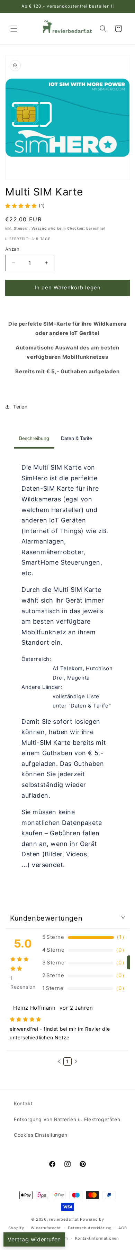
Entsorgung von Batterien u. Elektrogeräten (67, 1119)
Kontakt (23, 1103)
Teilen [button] (20, 407)
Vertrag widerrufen (34, 1239)
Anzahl (12, 249)
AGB (122, 1227)
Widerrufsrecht (46, 1227)
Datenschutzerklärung (90, 1227)
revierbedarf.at (64, 1219)
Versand (39, 228)
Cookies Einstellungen (41, 1135)
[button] (13, 28)
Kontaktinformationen (97, 1238)
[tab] (34, 439)
